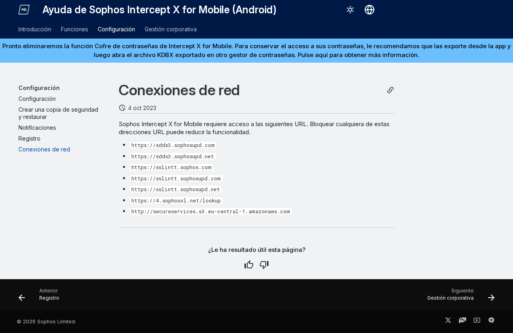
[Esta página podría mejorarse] (264, 265)
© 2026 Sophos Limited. (46, 322)
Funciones (74, 29)
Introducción (34, 29)
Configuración (116, 29)
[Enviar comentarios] (491, 321)
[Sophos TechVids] (477, 321)
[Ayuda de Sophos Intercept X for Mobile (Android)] (24, 10)
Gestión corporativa (171, 29)
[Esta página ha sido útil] (249, 265)
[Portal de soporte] (462, 321)
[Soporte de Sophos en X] (448, 321)
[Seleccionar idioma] (370, 10)
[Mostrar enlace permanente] (390, 90)
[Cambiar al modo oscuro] (350, 10)
